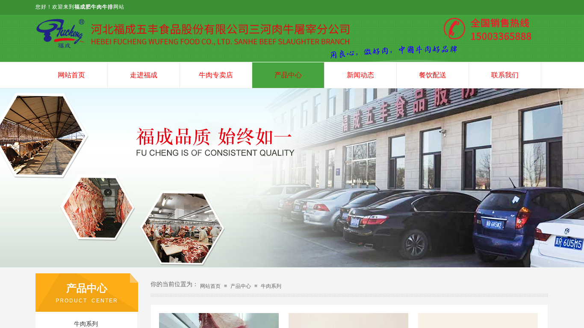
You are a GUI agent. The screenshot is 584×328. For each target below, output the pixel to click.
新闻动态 (360, 75)
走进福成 (143, 75)
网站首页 (71, 75)
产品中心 (288, 75)
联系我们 (505, 75)
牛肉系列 (271, 286)
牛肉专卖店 (216, 75)
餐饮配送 (432, 75)
